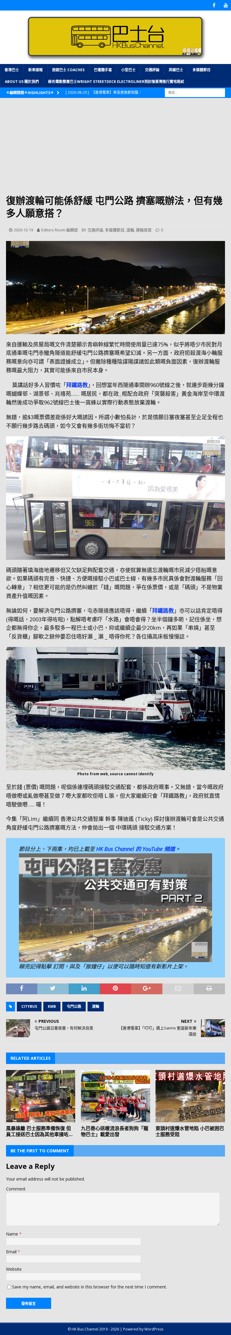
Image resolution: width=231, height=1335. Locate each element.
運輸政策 (144, 230)
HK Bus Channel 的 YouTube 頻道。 (138, 848)
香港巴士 (12, 69)
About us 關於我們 (22, 81)
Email (12, 1251)
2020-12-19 (23, 230)
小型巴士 (128, 69)
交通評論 (152, 69)
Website (14, 1269)
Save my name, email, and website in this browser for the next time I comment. (89, 1287)
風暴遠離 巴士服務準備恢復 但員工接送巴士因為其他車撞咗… (39, 1131)
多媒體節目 (201, 69)
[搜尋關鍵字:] (195, 92)
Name (12, 1234)
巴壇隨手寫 (103, 69)
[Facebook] (214, 5)
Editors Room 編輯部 (59, 230)
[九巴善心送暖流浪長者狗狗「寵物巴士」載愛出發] (115, 1096)
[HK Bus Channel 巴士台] (115, 60)
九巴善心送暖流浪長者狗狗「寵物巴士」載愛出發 (114, 1131)
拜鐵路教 (77, 385)
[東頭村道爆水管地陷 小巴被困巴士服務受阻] (190, 1096)
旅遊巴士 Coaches (68, 69)
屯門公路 (74, 1006)
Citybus (29, 1006)
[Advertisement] (115, 149)
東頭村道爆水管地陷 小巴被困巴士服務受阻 (190, 1131)
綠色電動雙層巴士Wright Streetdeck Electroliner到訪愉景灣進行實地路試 (116, 81)
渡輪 (130, 230)
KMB (52, 1006)
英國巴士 (176, 69)
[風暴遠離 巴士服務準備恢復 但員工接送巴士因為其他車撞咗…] (40, 1096)
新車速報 (35, 69)
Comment (16, 1189)
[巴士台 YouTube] (225, 5)
